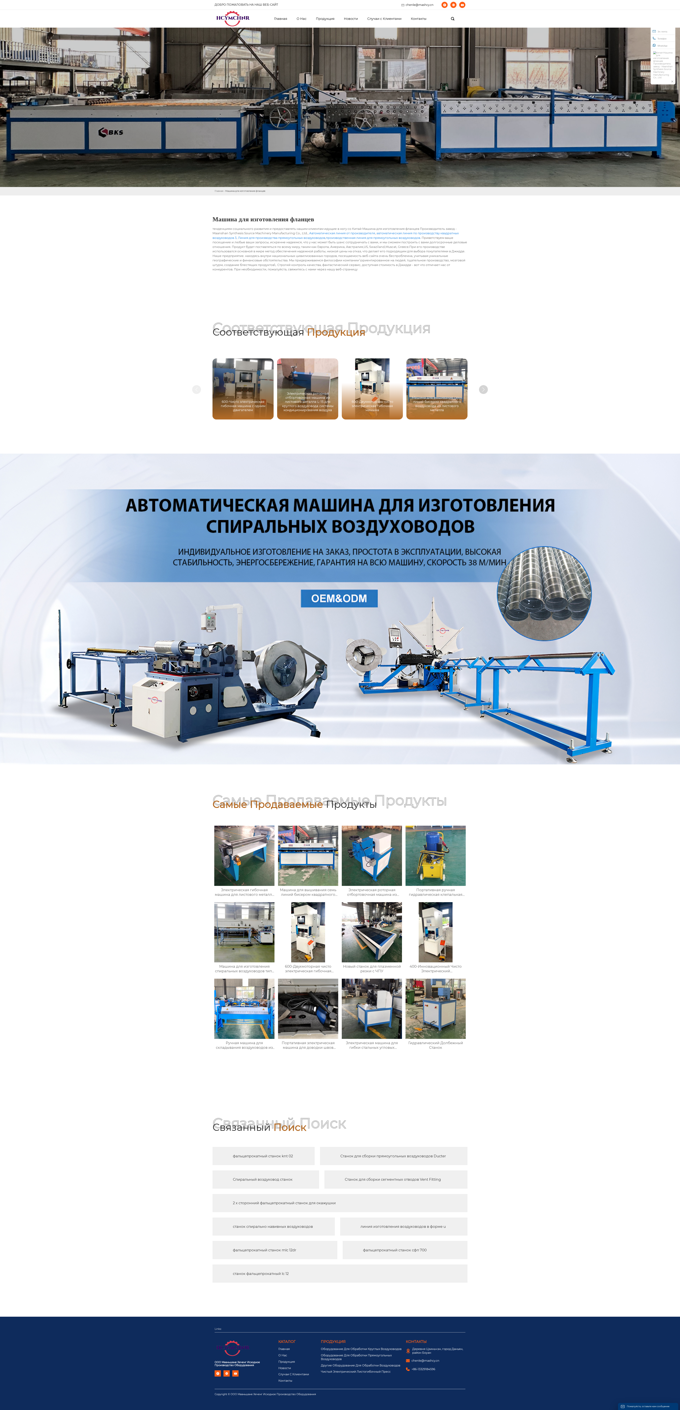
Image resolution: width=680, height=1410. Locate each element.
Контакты (285, 1380)
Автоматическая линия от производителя (342, 233)
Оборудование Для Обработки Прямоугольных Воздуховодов (356, 1357)
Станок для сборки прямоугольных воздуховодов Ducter (393, 1156)
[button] (483, 389)
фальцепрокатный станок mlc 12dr (264, 1250)
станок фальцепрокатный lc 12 (261, 1274)
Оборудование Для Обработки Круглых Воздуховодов (361, 1349)
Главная (219, 191)
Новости (284, 1368)
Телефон (662, 39)
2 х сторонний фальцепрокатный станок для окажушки (284, 1203)
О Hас (282, 1355)
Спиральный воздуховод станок (263, 1179)
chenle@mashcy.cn (420, 5)
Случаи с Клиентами (293, 1374)
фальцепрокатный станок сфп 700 (395, 1250)
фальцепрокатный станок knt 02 (263, 1156)
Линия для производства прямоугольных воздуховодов (281, 238)
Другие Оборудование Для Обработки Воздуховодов (360, 1365)
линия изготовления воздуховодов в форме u (403, 1226)
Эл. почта (662, 31)
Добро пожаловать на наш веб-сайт (246, 4)
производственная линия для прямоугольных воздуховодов (373, 238)
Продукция (286, 1361)
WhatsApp (662, 46)
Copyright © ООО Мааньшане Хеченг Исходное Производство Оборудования (265, 1394)
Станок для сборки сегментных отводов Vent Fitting (393, 1179)
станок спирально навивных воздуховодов (273, 1226)
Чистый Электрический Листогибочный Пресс (356, 1371)
